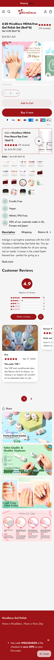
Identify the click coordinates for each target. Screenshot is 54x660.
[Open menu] (2, 11)
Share (9, 408)
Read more (7, 261)
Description (8, 232)
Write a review (23, 316)
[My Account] (44, 12)
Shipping (26, 232)
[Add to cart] (39, 141)
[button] (41, 317)
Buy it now (27, 112)
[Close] (48, 640)
